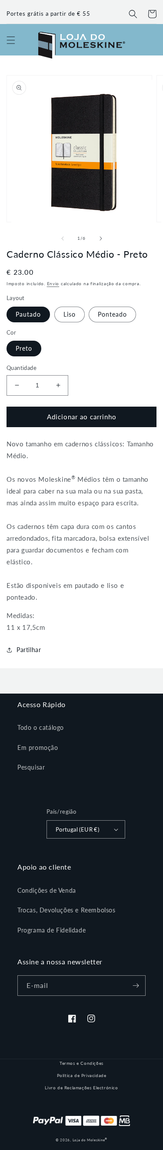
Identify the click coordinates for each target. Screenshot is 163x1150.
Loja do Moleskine (90, 1140)
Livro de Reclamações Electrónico (81, 1087)
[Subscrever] (135, 985)
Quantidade (22, 367)
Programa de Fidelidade (51, 930)
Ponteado (112, 314)
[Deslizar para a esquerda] (62, 238)
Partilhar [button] (29, 649)
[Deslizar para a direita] (100, 238)
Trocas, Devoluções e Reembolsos (66, 910)
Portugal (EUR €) (77, 829)
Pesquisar (31, 767)
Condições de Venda (46, 890)
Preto (24, 348)
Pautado (28, 314)
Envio (53, 283)
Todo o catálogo (40, 727)
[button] (133, 14)
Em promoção (37, 747)
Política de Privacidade (81, 1075)
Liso (69, 314)
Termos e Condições (81, 1063)
